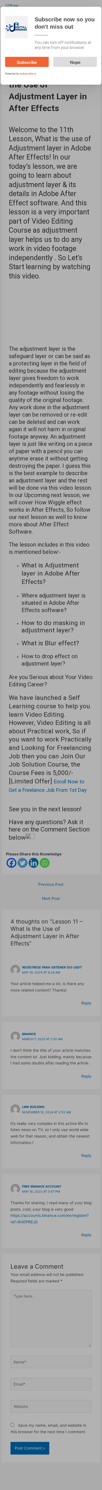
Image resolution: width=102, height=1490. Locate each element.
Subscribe (27, 62)
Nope (75, 62)
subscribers (28, 73)
